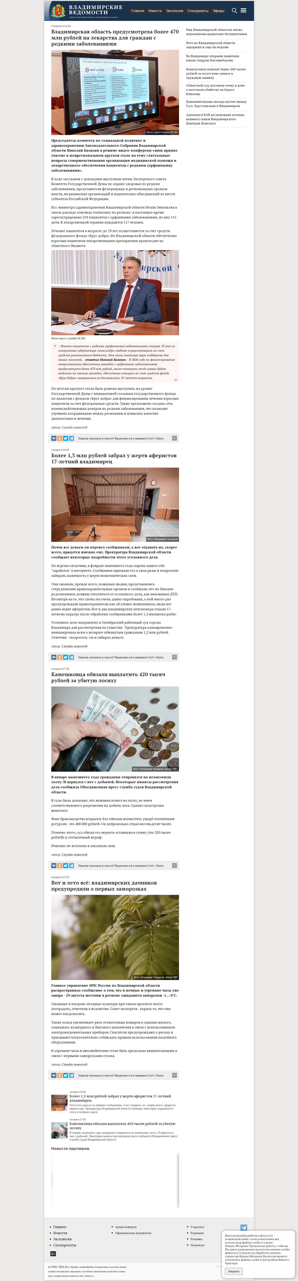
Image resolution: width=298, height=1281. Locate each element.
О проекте (197, 1227)
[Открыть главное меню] (243, 12)
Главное (137, 11)
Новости (155, 11)
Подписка (197, 1245)
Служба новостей (74, 646)
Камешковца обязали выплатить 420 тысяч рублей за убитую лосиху (122, 1125)
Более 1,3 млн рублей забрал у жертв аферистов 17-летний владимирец (120, 1098)
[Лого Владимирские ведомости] (86, 11)
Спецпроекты (198, 11)
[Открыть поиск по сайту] (235, 12)
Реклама (196, 1239)
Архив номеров (126, 1227)
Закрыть (234, 1271)
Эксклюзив (174, 11)
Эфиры (218, 11)
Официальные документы (133, 1233)
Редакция (197, 1233)
